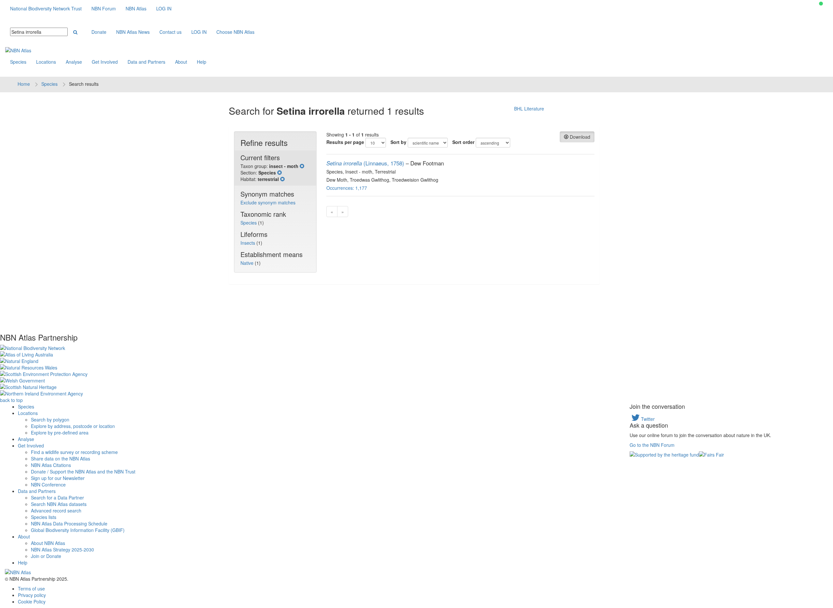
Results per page (345, 142)
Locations (46, 61)
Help (201, 61)
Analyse (74, 61)
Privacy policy (32, 595)
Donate (98, 32)
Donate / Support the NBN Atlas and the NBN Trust (83, 471)
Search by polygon (50, 419)
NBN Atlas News (133, 32)
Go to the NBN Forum (652, 445)
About (181, 61)
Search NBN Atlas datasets (59, 504)
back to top (11, 400)
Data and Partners (146, 61)
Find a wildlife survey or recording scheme (74, 452)
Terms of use (31, 588)
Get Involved (105, 61)
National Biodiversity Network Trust (46, 8)
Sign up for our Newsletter (58, 478)
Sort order (463, 142)
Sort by (398, 142)
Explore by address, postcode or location (73, 426)
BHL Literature (529, 108)
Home (24, 84)
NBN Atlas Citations (51, 465)
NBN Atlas (136, 8)
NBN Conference (48, 484)
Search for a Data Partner (57, 497)
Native (247, 263)
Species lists (43, 517)
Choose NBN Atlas (235, 32)
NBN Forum (103, 8)
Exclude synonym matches (267, 202)
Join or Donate (46, 556)
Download (579, 137)
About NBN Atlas (48, 543)
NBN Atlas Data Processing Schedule (69, 523)
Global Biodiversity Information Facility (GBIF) (78, 530)
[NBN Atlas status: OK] (821, 3)
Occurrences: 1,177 (346, 188)
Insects (248, 242)
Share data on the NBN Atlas (60, 458)
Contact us (170, 32)
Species (18, 61)
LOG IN (163, 8)
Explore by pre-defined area (60, 432)
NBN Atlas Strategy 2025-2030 (62, 549)
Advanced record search (56, 510)
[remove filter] (302, 166)
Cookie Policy (32, 601)
